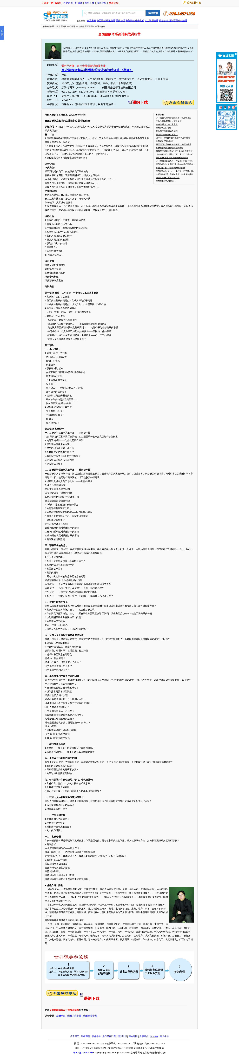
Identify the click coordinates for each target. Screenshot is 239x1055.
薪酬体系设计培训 (86, 26)
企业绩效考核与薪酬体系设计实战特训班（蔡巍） (97, 70)
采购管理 (120, 20)
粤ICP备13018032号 (83, 1052)
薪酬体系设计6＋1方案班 (167, 124)
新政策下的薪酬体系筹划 (167, 131)
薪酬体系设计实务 (164, 128)
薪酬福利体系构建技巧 (166, 181)
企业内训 (68, 3)
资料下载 (89, 3)
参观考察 (91, 20)
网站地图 (133, 1036)
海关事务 (130, 20)
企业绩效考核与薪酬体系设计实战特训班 (173, 118)
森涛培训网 (61, 26)
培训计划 (122, 1036)
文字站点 (143, 1036)
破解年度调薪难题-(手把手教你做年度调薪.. (174, 151)
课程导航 (101, 3)
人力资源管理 (151, 20)
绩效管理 (173, 20)
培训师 (78, 3)
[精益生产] (168, 20)
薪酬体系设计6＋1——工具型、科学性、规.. (175, 171)
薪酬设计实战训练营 (165, 141)
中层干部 (101, 20)
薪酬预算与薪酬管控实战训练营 (169, 148)
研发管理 (110, 20)
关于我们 (74, 1036)
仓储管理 (182, 20)
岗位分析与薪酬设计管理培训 (168, 121)
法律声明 (85, 1036)
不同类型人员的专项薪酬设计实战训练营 (173, 144)
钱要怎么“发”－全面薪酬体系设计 (170, 168)
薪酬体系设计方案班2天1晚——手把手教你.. (175, 164)
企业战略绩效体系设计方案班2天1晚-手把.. (174, 161)
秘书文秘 (139, 20)
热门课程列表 (109, 1036)
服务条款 (96, 1036)
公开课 (72, 26)
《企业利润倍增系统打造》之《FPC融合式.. (175, 154)
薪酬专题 (60, 1016)
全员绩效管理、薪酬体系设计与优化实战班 (174, 174)
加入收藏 (154, 1036)
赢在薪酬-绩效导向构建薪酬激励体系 (172, 157)
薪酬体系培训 (74, 1016)
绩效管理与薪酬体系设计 (167, 134)
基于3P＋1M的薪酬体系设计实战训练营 (173, 138)
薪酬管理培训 (90, 1016)
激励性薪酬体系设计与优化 (167, 177)
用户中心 (164, 1036)
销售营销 (163, 20)
